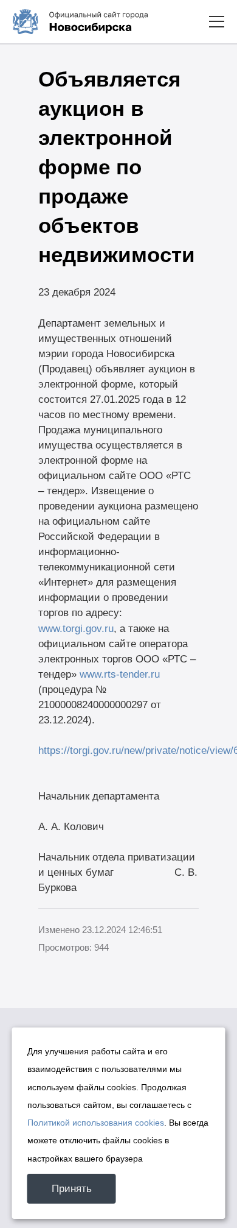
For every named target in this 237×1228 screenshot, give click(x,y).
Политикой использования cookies (95, 1122)
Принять (72, 1188)
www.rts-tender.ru (120, 674)
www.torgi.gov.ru (76, 628)
